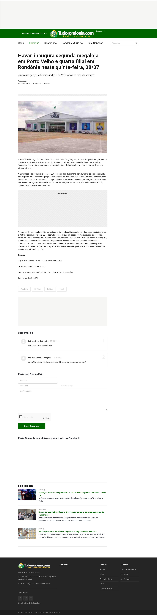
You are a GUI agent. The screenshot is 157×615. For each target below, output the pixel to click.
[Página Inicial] (71, 34)
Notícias (37, 289)
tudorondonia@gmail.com (32, 603)
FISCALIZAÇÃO (42, 490)
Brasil (61, 289)
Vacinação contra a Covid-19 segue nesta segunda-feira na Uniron (68, 531)
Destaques (50, 43)
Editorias (34, 43)
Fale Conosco (95, 43)
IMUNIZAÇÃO (42, 528)
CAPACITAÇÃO (42, 509)
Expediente (124, 574)
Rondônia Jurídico (72, 43)
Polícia (102, 584)
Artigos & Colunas (106, 579)
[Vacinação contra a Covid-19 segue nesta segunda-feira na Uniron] (27, 534)
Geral (102, 574)
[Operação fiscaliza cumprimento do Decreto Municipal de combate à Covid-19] (27, 495)
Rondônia (24, 289)
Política (50, 289)
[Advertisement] (62, 311)
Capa (21, 43)
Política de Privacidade (128, 569)
